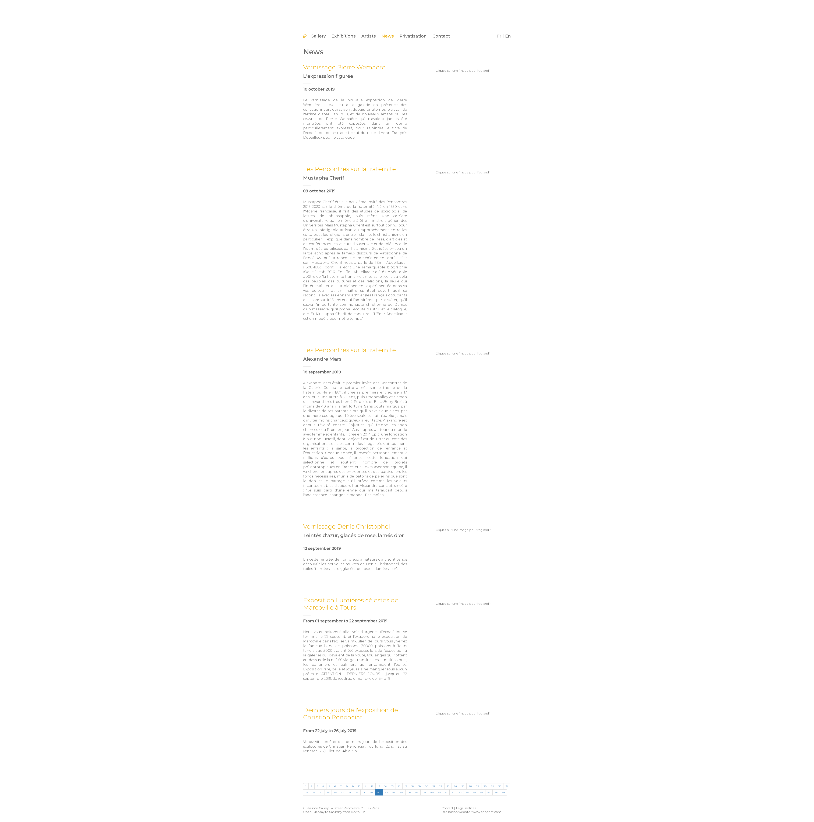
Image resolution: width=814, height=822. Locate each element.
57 (489, 792)
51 (446, 792)
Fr (499, 36)
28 (485, 786)
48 (424, 792)
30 (499, 786)
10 (359, 786)
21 (433, 786)
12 (372, 786)
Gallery (318, 36)
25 (462, 786)
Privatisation (413, 36)
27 (477, 786)
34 (320, 792)
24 (455, 786)
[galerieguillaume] (407, 24)
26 (470, 786)
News (388, 36)
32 (306, 792)
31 (507, 786)
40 (364, 792)
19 (419, 786)
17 (406, 786)
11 (366, 786)
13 (379, 786)
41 (371, 792)
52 (453, 792)
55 (474, 792)
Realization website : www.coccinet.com (471, 812)
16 (399, 786)
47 (416, 792)
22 (440, 786)
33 (313, 792)
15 (392, 786)
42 (379, 792)
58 (496, 792)
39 (356, 792)
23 (448, 786)
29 (492, 786)
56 (481, 792)
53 (460, 792)
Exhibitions (344, 36)
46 (409, 792)
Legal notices (466, 808)
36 (335, 792)
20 (426, 786)
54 (467, 792)
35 (328, 792)
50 (439, 792)
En (508, 36)
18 (412, 786)
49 (431, 792)
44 (394, 792)
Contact (441, 36)
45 (401, 792)
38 (349, 792)
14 (385, 786)
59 (503, 792)
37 (342, 792)
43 (386, 792)
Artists (368, 36)
